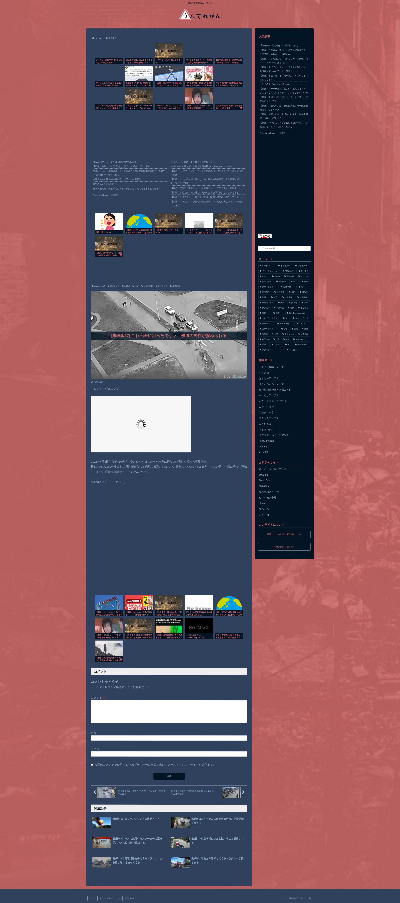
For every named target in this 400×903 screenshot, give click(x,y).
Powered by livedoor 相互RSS (105, 195)
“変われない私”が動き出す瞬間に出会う (279, 45)
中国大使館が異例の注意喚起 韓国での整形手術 (117, 179)
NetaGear (264, 486)
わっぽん (264, 452)
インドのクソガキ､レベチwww (275, 84)
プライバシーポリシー (110, 898)
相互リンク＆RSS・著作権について (284, 534)
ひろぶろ (264, 509)
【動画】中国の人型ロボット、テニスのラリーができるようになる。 (205, 188)
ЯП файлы (238, 376)
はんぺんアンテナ (269, 418)
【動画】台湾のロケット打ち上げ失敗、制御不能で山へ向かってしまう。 (207, 197)
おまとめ (264, 372)
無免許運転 (148, 286)
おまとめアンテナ (269, 378)
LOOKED (264, 446)
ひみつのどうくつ (269, 492)
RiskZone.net (266, 440)
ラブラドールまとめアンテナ (275, 435)
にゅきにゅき (266, 412)
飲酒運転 (176, 286)
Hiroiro (262, 503)
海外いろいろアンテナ (271, 384)
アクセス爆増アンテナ (271, 367)
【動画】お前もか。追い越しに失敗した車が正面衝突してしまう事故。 (206, 192)
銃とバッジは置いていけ (272, 469)
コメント (98, 697)
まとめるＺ (265, 423)
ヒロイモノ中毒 (267, 497)
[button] (307, 248)
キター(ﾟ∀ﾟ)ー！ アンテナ (274, 401)
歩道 (137, 286)
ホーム (92, 898)
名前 (94, 732)
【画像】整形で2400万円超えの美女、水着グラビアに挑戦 (121, 166)
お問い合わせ (130, 898)
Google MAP (99, 286)
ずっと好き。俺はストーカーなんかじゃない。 (194, 161)
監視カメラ (162, 286)
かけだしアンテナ (269, 395)
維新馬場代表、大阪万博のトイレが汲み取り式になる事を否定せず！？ (128, 188)
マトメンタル (266, 429)
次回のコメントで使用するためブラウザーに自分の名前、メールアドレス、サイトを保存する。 (155, 764)
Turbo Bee (264, 480)
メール (95, 748)
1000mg (263, 475)
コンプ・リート (267, 406)
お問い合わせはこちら (284, 546)
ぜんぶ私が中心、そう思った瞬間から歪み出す (116, 161)
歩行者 (127, 286)
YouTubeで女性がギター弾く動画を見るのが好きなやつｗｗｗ (201, 166)
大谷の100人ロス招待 (103, 184)
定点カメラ (114, 286)
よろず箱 (264, 514)
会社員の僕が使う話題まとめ (275, 389)
